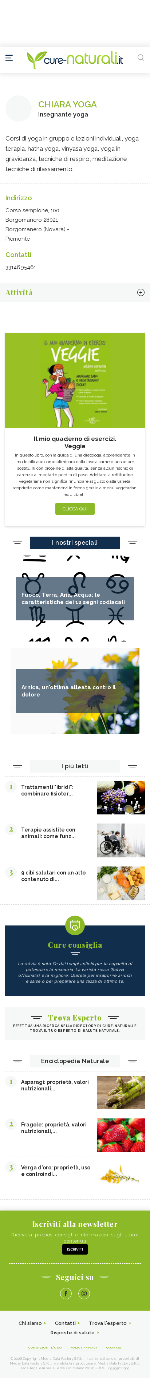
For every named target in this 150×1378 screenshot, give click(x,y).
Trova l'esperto (108, 1323)
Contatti (65, 1323)
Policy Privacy (84, 1347)
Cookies (114, 1347)
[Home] (75, 60)
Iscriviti (75, 1249)
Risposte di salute (73, 1332)
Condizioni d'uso (45, 1347)
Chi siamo (30, 1323)
